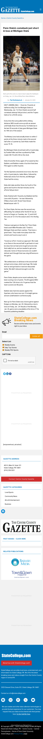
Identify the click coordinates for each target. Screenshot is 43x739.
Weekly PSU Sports (11, 350)
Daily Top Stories (11, 348)
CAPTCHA (6, 354)
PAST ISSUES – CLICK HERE (14, 539)
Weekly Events (10, 345)
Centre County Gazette (15, 18)
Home (3, 18)
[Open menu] (40, 9)
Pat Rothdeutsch (16, 100)
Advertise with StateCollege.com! (16, 663)
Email (4, 332)
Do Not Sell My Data (23, 714)
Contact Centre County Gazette (21, 479)
